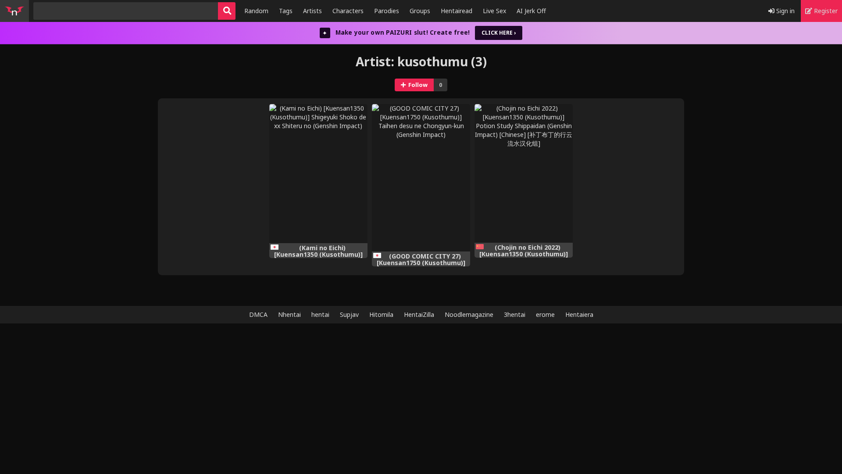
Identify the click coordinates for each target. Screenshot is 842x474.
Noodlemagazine (469, 314)
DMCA (258, 314)
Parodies (386, 11)
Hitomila (381, 314)
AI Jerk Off (531, 11)
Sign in (784, 11)
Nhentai (289, 314)
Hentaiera (579, 314)
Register (825, 11)
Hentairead (456, 11)
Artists (312, 11)
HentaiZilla (419, 314)
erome (545, 314)
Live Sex (494, 11)
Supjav (349, 314)
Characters (348, 11)
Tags (286, 11)
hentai (320, 314)
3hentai (514, 314)
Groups (420, 11)
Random (256, 11)
